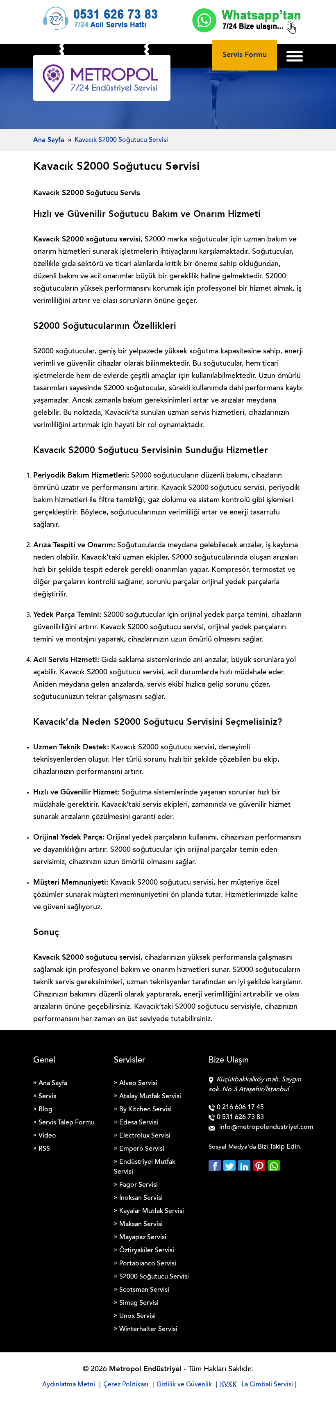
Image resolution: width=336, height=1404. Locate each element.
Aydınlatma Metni (68, 1384)
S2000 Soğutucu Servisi (154, 1277)
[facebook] (216, 1165)
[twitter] (230, 1165)
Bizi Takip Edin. (280, 1147)
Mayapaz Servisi (142, 1237)
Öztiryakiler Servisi (146, 1250)
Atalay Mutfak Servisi (150, 1096)
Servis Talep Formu (67, 1123)
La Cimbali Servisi (267, 1384)
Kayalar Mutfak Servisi (151, 1211)
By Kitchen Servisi (145, 1109)
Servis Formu (244, 55)
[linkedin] (245, 1165)
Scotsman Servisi (144, 1290)
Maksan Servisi (141, 1224)
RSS (44, 1149)
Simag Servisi (139, 1303)
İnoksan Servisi (141, 1198)
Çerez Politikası (125, 1384)
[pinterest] (260, 1165)
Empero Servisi (141, 1149)
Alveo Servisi (138, 1083)
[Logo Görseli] (101, 80)
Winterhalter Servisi (148, 1329)
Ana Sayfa (53, 1083)
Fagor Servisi (138, 1185)
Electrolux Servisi (144, 1136)
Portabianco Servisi (147, 1264)
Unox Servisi (137, 1316)
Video (47, 1136)
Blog (45, 1109)
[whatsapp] (274, 1165)
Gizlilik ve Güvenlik (184, 1384)
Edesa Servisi (138, 1123)
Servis (47, 1096)
